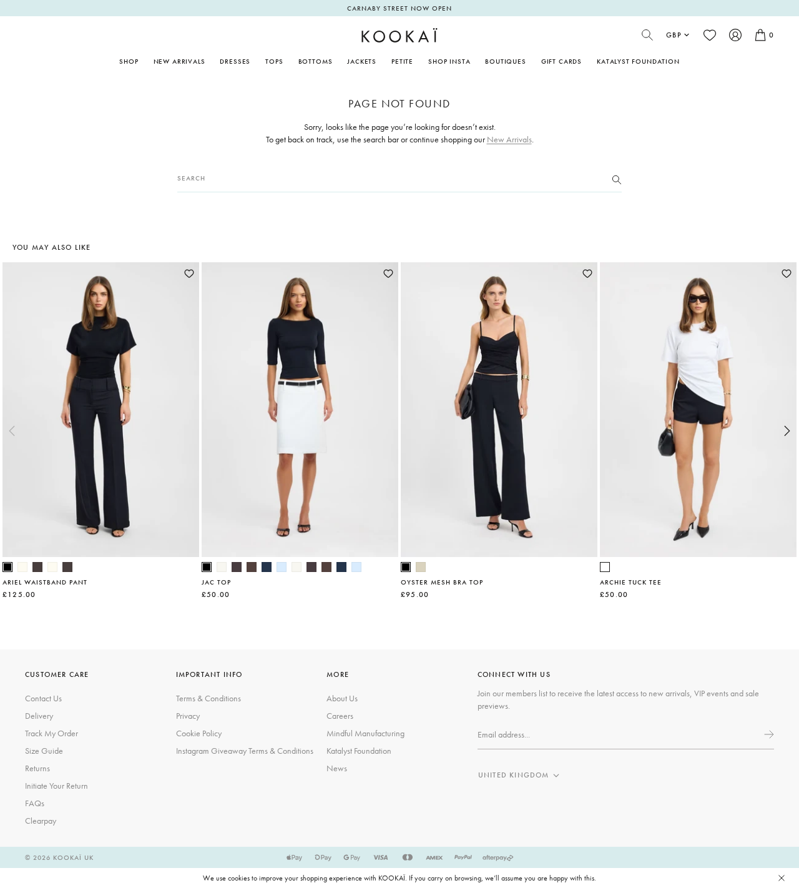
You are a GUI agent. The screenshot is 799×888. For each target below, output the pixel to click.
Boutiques (505, 61)
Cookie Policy (199, 733)
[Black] (7, 567)
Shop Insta (449, 61)
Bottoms (315, 61)
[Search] (617, 178)
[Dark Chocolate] (37, 567)
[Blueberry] (267, 567)
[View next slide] (787, 431)
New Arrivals (179, 61)
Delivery (39, 715)
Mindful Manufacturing (365, 733)
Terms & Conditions (208, 698)
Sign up (768, 734)
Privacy (188, 715)
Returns (37, 768)
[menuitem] (179, 61)
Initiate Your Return (56, 785)
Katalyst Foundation (638, 61)
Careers (339, 715)
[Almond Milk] (421, 567)
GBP (674, 35)
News (336, 768)
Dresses (235, 61)
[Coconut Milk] (222, 567)
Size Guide (44, 750)
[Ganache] (252, 567)
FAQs (34, 803)
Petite (402, 61)
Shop (128, 61)
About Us (342, 698)
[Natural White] (22, 567)
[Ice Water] (282, 567)
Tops (274, 61)
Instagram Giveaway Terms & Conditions (244, 750)
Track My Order (51, 733)
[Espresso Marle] (237, 567)
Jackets (361, 61)
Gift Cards (561, 61)
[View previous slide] (11, 431)
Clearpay (40, 820)
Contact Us (43, 698)
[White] (605, 567)
